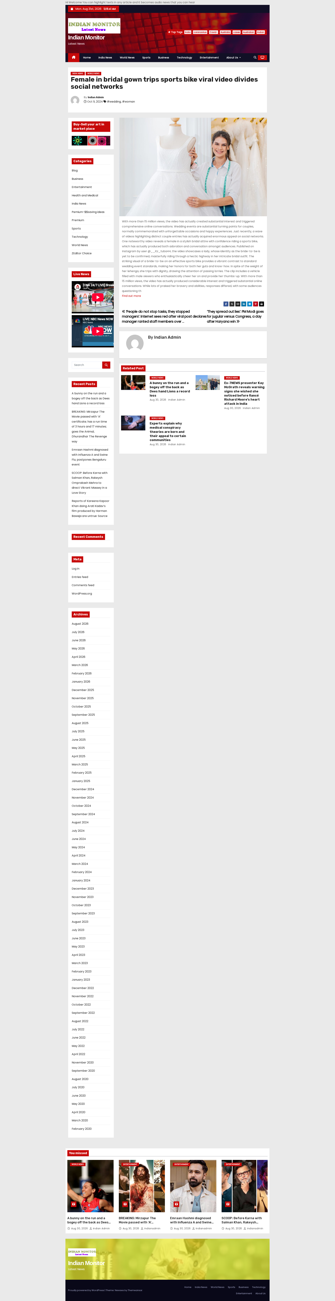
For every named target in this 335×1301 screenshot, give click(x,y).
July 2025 (78, 731)
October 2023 (81, 905)
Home (87, 57)
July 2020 (78, 1087)
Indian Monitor (86, 37)
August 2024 (80, 822)
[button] (255, 57)
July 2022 (78, 1029)
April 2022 (78, 1054)
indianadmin (152, 1228)
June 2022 (78, 1038)
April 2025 (78, 756)
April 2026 (78, 657)
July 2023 (78, 930)
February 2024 (82, 872)
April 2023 (78, 955)
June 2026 (79, 640)
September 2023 (83, 913)
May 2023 (78, 947)
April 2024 (78, 855)
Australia (225, 32)
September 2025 (83, 715)
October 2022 (81, 1005)
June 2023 (78, 938)
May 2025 (78, 748)
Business (163, 57)
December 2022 (83, 988)
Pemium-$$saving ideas (88, 212)
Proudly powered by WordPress (86, 1290)
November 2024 (83, 798)
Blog (75, 170)
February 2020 (82, 1129)
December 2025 (83, 690)
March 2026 (80, 665)
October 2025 (81, 707)
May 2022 (78, 1046)
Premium (78, 220)
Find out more (131, 296)
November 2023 (83, 897)
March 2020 (80, 1120)
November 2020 (83, 1063)
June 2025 (79, 740)
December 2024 (83, 789)
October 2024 (81, 806)
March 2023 (80, 963)
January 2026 (81, 682)
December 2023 (83, 889)
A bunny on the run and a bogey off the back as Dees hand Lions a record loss (91, 398)
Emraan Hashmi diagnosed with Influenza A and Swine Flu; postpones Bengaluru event (190, 1224)
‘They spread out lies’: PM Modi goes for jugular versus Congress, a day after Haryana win (235, 316)
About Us (232, 57)
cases (236, 32)
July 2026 (78, 632)
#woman (128, 102)
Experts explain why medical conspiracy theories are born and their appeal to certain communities (168, 432)
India (188, 32)
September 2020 (83, 1071)
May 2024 (78, 847)
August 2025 (80, 723)
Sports (146, 57)
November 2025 (83, 698)
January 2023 (81, 980)
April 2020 (78, 1112)
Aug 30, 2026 (158, 399)
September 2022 (83, 1013)
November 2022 (83, 996)
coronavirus (200, 32)
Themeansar (135, 1290)
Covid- (213, 32)
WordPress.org (82, 594)
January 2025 (81, 781)
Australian (248, 32)
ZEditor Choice (82, 253)
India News (105, 57)
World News (127, 57)
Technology (184, 57)
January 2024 (81, 880)
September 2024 (83, 814)
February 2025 (82, 773)
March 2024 (80, 864)
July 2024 (78, 831)
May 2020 (78, 1104)
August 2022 (80, 1021)
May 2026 (78, 648)
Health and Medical (85, 195)
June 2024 (79, 839)
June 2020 (79, 1096)
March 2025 (80, 764)
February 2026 (82, 673)
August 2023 (80, 922)
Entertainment (209, 57)
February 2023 (81, 971)
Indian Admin (96, 97)
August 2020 (80, 1079)
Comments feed (83, 585)
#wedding (114, 102)
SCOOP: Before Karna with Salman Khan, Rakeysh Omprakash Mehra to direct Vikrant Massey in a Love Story (89, 483)
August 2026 (80, 624)
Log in (75, 569)
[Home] (73, 57)
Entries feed (80, 577)
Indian (260, 32)
